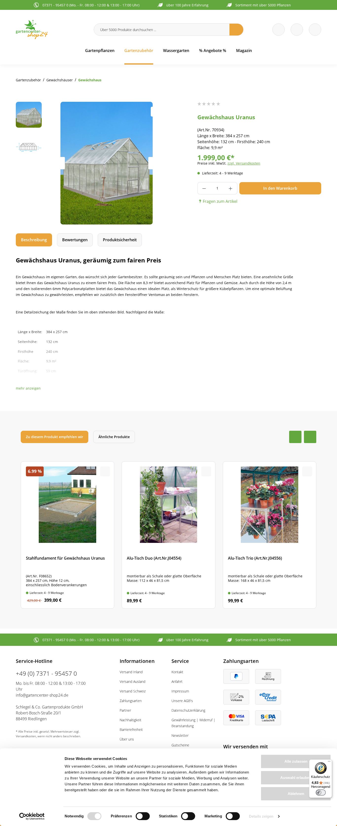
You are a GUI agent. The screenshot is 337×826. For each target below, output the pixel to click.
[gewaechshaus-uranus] (106, 163)
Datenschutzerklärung (188, 710)
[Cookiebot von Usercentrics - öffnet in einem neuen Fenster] (32, 816)
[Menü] (329, 762)
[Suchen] (236, 29)
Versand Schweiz (133, 691)
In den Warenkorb (280, 188)
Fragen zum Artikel (220, 201)
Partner (125, 710)
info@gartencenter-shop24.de (42, 695)
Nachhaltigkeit (130, 720)
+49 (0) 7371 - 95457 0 (46, 673)
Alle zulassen (295, 761)
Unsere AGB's (182, 700)
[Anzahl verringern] (204, 188)
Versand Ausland (132, 681)
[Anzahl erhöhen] (230, 188)
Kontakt (177, 672)
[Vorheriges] (59, 163)
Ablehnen (296, 794)
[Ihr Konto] (315, 29)
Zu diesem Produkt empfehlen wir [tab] (54, 436)
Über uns (127, 739)
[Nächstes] (154, 163)
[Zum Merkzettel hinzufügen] (156, 112)
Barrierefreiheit (131, 729)
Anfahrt (177, 681)
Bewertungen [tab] (75, 239)
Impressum (180, 691)
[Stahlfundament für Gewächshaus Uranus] (67, 535)
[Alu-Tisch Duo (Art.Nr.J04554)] (168, 535)
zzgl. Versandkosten (243, 163)
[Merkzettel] (278, 29)
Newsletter (179, 735)
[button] (28, 388)
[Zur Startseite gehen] (52, 29)
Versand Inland (131, 672)
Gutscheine (180, 745)
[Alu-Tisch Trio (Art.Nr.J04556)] (269, 535)
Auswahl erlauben (295, 777)
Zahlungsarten (131, 700)
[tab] (34, 239)
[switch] (143, 816)
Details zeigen (261, 816)
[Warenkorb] (297, 29)
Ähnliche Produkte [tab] (114, 436)
